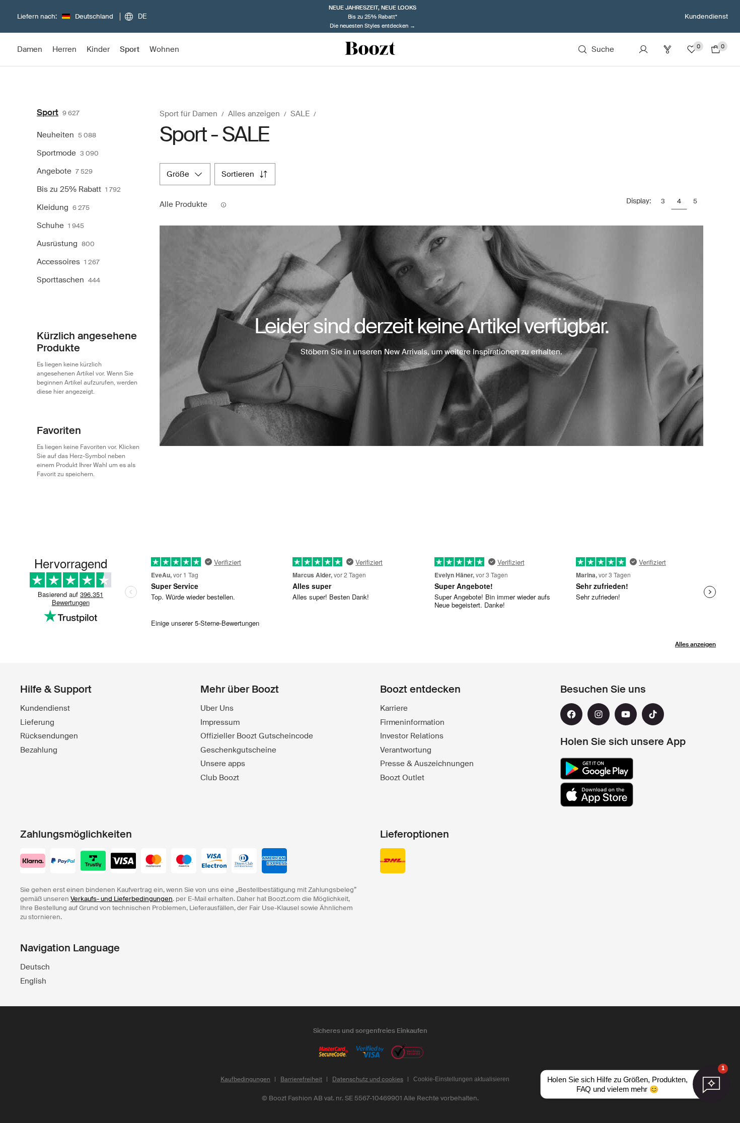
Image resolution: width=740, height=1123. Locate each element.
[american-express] (274, 861)
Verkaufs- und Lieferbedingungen (121, 898)
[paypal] (63, 861)
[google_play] (596, 769)
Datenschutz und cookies (367, 1079)
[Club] (667, 49)
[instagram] (598, 714)
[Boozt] (370, 49)
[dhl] (392, 861)
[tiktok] (653, 714)
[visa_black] (123, 861)
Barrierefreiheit (301, 1079)
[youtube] (626, 714)
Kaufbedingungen (245, 1079)
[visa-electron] (214, 861)
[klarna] (32, 861)
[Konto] (643, 49)
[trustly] (93, 861)
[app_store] (596, 795)
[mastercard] (153, 861)
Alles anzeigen (695, 644)
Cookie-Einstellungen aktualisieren (461, 1079)
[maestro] (183, 861)
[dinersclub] (244, 861)
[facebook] (571, 714)
